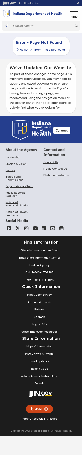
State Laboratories (56, 175)
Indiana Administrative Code (39, 376)
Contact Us (50, 162)
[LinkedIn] (44, 228)
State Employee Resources (39, 331)
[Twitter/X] (17, 228)
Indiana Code (39, 368)
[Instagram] (26, 228)
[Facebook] (9, 228)
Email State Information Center (39, 257)
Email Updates (39, 361)
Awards (39, 383)
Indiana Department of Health (37, 14)
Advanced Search (39, 302)
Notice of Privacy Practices (17, 213)
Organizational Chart (19, 186)
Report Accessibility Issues (39, 418)
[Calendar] (61, 228)
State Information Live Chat (39, 250)
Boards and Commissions (14, 178)
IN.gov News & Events (39, 354)
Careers (62, 130)
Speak (39, 409)
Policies (39, 309)
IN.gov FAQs (39, 324)
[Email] (52, 228)
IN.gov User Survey (39, 294)
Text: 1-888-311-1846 (39, 280)
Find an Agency (39, 265)
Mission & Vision (16, 164)
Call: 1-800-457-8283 (39, 272)
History (10, 170)
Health (24, 49)
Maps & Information (39, 346)
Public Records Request (15, 194)
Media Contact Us (55, 168)
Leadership (13, 157)
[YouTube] (35, 228)
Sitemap (39, 317)
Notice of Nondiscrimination (17, 203)
